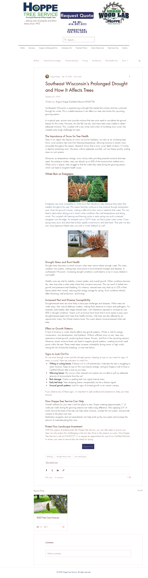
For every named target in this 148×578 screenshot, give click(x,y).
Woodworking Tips (71, 60)
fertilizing (50, 456)
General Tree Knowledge (52, 60)
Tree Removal (96, 60)
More (124, 60)
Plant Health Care (112, 60)
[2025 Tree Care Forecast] (50, 504)
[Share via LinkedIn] (58, 470)
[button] (139, 61)
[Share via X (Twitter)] (52, 470)
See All (140, 490)
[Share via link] (63, 470)
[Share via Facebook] (46, 470)
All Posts (36, 60)
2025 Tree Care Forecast (48, 517)
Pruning (85, 60)
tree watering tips (80, 456)
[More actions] (129, 76)
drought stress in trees (64, 456)
